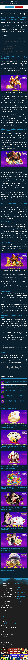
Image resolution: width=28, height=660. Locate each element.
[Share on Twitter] (12, 367)
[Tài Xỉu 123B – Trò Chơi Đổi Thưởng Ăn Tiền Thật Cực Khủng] (14, 560)
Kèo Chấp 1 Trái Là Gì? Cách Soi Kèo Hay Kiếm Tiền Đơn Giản (15, 391)
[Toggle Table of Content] (23, 36)
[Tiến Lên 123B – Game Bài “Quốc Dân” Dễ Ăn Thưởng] (14, 519)
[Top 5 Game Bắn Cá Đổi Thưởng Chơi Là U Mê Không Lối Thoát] (14, 478)
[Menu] (2, 2)
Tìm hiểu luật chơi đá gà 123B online (13, 45)
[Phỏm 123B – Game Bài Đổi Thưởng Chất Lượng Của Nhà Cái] (14, 417)
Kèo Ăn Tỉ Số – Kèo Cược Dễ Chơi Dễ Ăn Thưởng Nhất (15, 396)
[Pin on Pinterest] (18, 367)
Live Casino (11, 12)
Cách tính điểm (9, 46)
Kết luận (5, 53)
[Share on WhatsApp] (7, 367)
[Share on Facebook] (10, 367)
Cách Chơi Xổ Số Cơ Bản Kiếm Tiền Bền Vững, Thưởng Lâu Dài (15, 401)
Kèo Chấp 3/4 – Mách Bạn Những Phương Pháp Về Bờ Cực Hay (14, 386)
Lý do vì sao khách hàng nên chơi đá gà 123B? (14, 42)
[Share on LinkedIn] (20, 367)
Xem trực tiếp (8, 49)
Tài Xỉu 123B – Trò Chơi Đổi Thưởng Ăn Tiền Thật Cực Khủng (13, 569)
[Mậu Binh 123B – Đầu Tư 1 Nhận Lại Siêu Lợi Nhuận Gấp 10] (14, 540)
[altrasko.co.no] (15, 2)
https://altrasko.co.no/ (9, 623)
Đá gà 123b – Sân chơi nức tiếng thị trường (12, 38)
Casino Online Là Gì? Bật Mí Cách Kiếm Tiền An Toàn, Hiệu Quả (13, 467)
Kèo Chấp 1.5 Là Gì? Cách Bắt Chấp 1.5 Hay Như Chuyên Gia (16, 382)
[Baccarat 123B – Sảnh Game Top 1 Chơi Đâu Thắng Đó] (14, 437)
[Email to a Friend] (15, 367)
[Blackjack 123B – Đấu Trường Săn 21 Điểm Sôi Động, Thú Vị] (14, 499)
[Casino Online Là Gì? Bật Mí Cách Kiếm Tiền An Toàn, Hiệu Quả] (14, 458)
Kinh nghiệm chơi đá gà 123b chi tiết (13, 51)
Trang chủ (4, 12)
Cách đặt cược (9, 48)
